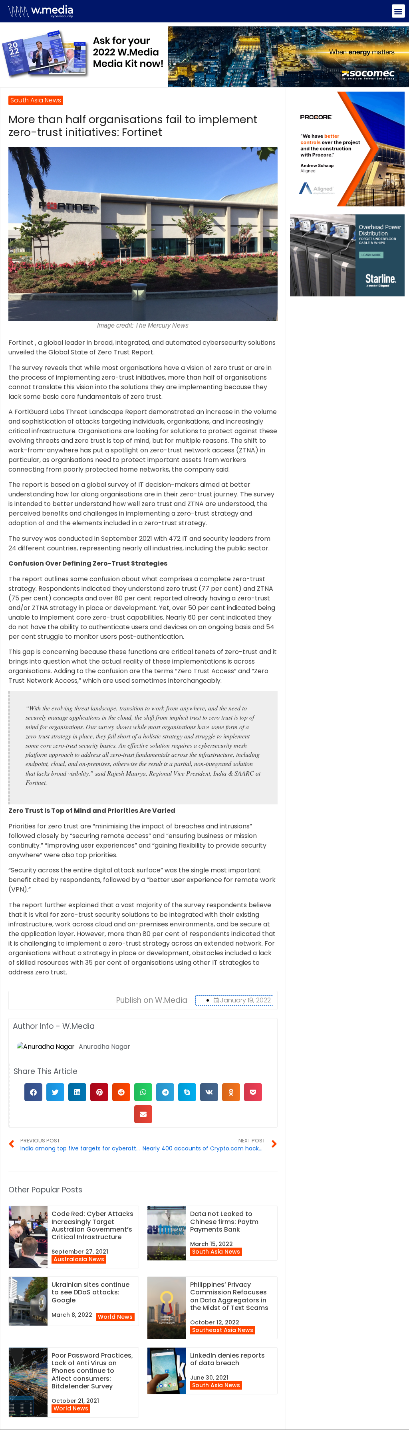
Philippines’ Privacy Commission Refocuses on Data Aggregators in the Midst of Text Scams (229, 1296)
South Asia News (216, 1252)
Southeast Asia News (222, 1330)
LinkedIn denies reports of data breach (227, 1359)
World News (115, 1317)
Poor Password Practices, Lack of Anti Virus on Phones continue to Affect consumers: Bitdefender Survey (92, 1371)
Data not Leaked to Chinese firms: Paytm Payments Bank (224, 1221)
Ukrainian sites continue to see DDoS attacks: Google (90, 1292)
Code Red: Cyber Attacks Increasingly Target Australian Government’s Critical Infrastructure (92, 1225)
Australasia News (79, 1259)
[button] (398, 11)
